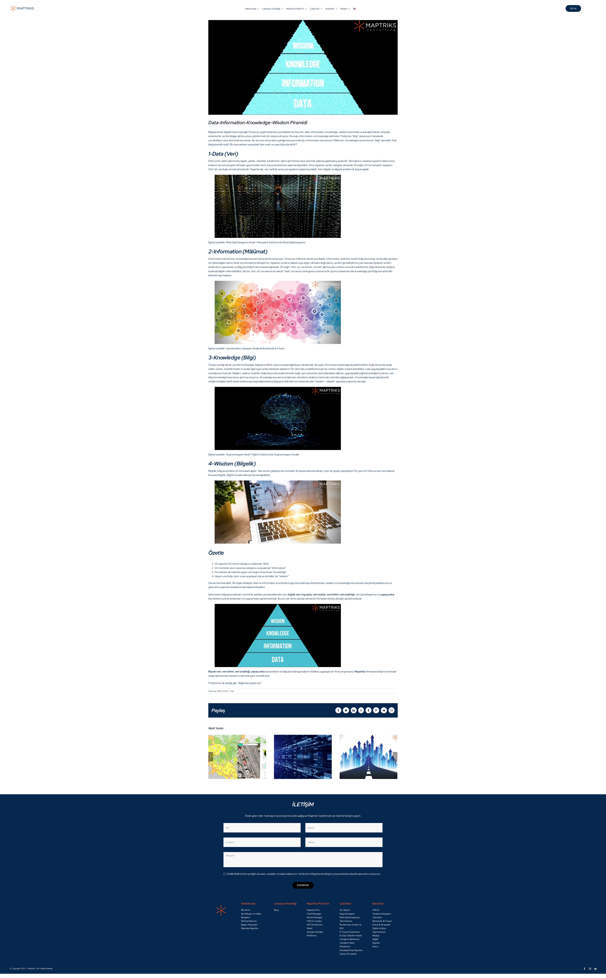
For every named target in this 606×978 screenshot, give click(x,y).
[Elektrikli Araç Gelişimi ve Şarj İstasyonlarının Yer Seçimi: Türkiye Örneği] (237, 757)
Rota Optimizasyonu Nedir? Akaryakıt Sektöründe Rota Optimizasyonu (266, 242)
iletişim (381, 671)
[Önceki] (210, 756)
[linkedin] (595, 969)
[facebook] (584, 969)
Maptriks (359, 671)
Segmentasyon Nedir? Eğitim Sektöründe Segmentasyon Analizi (262, 454)
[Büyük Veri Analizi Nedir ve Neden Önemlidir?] (303, 757)
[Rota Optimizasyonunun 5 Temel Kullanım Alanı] (368, 757)
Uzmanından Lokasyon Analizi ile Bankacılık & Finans (255, 348)
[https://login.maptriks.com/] (537, 8)
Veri (232, 691)
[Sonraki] (395, 756)
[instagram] (590, 969)
